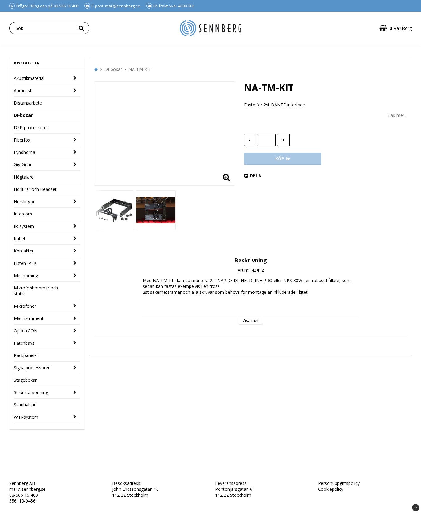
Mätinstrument (28, 318)
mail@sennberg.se (27, 489)
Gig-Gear (22, 164)
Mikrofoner (25, 306)
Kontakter (24, 251)
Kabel (19, 238)
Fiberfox (22, 140)
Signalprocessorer (32, 368)
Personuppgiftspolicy (339, 483)
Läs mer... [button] (397, 115)
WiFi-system (26, 417)
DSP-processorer (31, 127)
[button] (226, 177)
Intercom (23, 214)
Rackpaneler (26, 355)
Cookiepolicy (330, 489)
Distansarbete (28, 103)
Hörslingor (24, 201)
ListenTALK (25, 263)
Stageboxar (25, 380)
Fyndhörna (24, 152)
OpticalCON (25, 331)
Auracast (22, 90)
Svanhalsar (24, 405)
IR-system (24, 226)
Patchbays (24, 343)
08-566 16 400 (23, 495)
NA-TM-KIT (140, 69)
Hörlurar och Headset (35, 189)
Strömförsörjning (31, 392)
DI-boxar (23, 115)
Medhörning (26, 275)
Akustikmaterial (29, 78)
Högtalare (24, 177)
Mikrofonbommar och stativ (36, 291)
